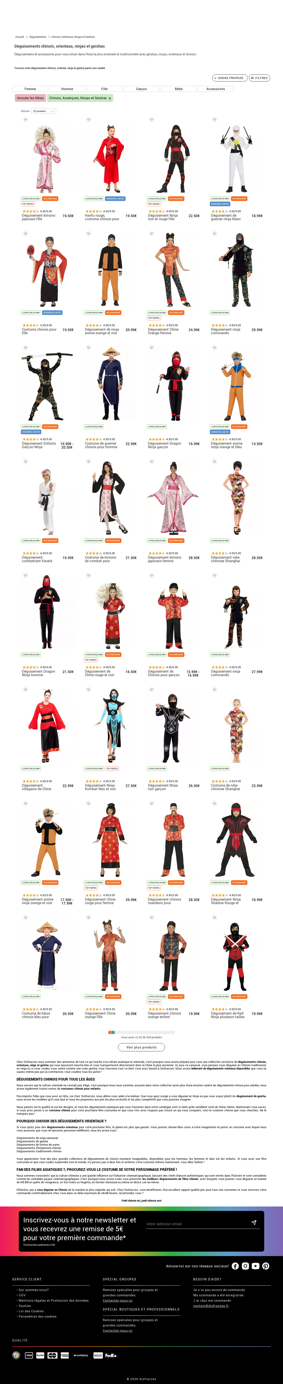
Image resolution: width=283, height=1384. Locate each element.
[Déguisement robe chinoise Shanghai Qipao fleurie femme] (214, 462)
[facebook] (235, 1266)
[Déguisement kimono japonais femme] (151, 462)
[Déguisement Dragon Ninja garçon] (151, 348)
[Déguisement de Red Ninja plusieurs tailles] (214, 918)
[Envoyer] (253, 1223)
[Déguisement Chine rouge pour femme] (88, 804)
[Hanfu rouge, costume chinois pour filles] (88, 120)
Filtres (261, 78)
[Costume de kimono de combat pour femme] (88, 462)
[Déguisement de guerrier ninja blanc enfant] (214, 120)
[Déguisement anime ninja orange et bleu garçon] (214, 348)
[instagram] (245, 1266)
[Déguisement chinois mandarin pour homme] (151, 804)
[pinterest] (265, 1266)
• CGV (21, 1295)
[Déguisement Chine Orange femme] (151, 234)
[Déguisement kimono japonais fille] (25, 120)
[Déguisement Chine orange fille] (88, 918)
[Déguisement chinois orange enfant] (151, 918)
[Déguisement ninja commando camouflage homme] (214, 234)
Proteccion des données (70, 1300)
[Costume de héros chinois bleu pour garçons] (25, 918)
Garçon (141, 89)
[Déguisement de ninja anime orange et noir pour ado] (88, 234)
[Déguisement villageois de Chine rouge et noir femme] (25, 690)
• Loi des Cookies (30, 1311)
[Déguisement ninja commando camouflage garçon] (214, 576)
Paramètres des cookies (38, 1316)
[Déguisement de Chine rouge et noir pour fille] (88, 576)
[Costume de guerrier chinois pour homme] (88, 348)
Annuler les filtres (30, 98)
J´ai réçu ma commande (212, 1300)
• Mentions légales (31, 1300)
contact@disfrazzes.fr (211, 1306)
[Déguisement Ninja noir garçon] (151, 690)
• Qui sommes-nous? (33, 1290)
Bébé (179, 89)
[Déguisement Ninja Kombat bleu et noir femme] (88, 690)
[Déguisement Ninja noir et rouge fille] (151, 120)
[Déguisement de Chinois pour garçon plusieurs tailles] (151, 576)
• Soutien (24, 1306)
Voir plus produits (141, 1047)
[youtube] (255, 1266)
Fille (104, 89)
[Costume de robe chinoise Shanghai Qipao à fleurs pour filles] (214, 690)
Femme (30, 89)
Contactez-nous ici (118, 1300)
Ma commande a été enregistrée (218, 1295)
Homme (67, 89)
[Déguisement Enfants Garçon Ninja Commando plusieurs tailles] (25, 348)
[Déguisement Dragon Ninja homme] (25, 576)
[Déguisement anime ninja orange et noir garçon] (25, 804)
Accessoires (216, 89)
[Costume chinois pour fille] (25, 234)
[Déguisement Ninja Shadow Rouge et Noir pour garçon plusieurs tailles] (214, 804)
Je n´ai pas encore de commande (219, 1290)
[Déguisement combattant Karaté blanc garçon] (25, 462)
